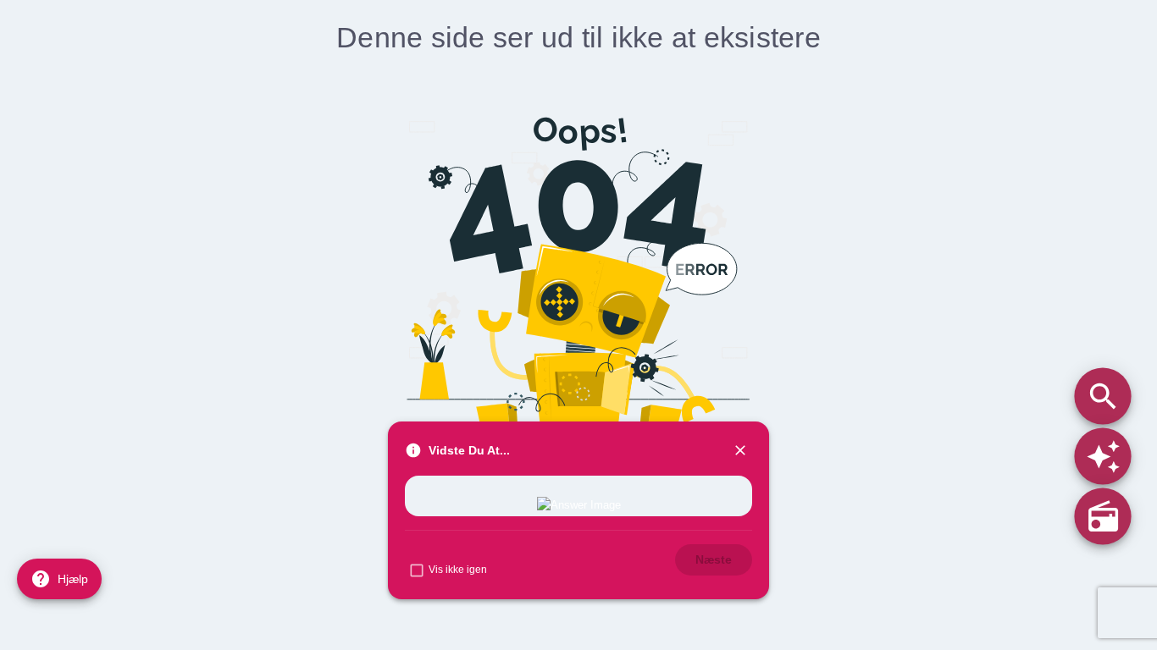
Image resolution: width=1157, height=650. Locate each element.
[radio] (1102, 516)
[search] (1102, 395)
